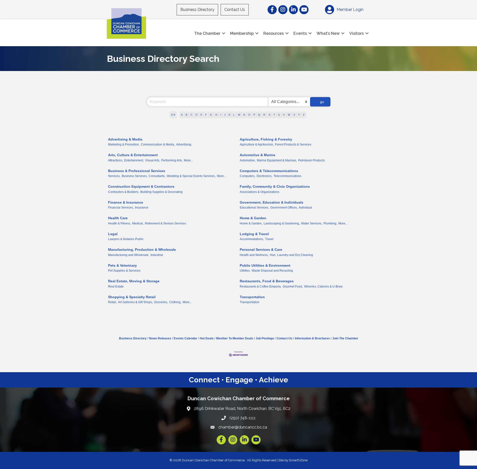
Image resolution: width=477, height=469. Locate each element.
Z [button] (304, 114)
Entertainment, (134, 160)
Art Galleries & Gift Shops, (135, 302)
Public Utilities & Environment (265, 265)
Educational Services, (254, 207)
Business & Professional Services (136, 171)
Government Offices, (284, 207)
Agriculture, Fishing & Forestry (266, 139)
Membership (242, 33)
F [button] (206, 114)
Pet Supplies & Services (124, 270)
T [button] (274, 114)
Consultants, (157, 176)
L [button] (234, 114)
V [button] (284, 114)
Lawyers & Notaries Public (126, 239)
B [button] (186, 114)
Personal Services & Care (261, 250)
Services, (114, 176)
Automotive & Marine (257, 155)
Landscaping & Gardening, (282, 223)
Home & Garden (253, 218)
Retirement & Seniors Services (165, 223)
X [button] (294, 114)
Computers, (247, 176)
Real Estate (116, 286)
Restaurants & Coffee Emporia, (260, 286)
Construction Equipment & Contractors (141, 186)
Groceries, (161, 302)
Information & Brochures (312, 338)
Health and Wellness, (254, 255)
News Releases (160, 338)
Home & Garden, (251, 223)
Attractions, (115, 160)
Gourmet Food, (293, 286)
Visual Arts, (152, 160)
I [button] (220, 114)
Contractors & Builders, (123, 192)
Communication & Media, (158, 144)
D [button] (197, 114)
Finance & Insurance (125, 202)
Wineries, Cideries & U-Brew (323, 286)
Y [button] (299, 114)
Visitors (356, 33)
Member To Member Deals (234, 338)
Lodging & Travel (254, 234)
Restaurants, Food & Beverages (267, 281)
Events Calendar (185, 338)
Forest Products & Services (293, 144)
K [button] (229, 114)
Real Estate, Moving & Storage (133, 281)
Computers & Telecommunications (269, 171)
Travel (269, 239)
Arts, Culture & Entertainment (133, 155)
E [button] (201, 114)
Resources (273, 33)
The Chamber (207, 33)
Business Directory (197, 9)
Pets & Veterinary (122, 265)
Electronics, (264, 176)
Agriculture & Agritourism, (257, 144)
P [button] (254, 114)
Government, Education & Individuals (271, 202)
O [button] (249, 114)
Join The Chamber (345, 338)
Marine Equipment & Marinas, (277, 160)
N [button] (244, 114)
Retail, (112, 302)
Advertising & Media (125, 139)
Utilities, (245, 270)
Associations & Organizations (259, 192)
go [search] (322, 102)
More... (188, 160)
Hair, (273, 255)
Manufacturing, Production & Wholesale (142, 250)
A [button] (182, 114)
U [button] (279, 114)
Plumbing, (330, 223)
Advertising (183, 144)
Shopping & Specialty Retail (132, 297)
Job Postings (265, 338)
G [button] (211, 114)
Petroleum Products (311, 160)
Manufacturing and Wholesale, (128, 255)
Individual (305, 207)
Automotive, (248, 160)
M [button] (239, 114)
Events (300, 33)
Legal (113, 234)
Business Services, (134, 176)
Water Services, (311, 223)
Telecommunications (287, 176)
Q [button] (259, 114)
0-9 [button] (173, 114)
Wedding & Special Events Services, (191, 176)
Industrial (157, 255)
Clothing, (175, 302)
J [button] (225, 114)
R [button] (264, 114)
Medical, (138, 223)
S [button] (269, 114)
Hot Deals (207, 338)
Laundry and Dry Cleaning (295, 255)
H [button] (216, 114)
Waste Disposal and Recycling (272, 270)
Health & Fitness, (119, 223)
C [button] (192, 114)
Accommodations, (252, 239)
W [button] (289, 114)
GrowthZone (298, 460)
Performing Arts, (172, 160)
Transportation (252, 297)
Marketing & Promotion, (124, 144)
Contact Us (234, 9)
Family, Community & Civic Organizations (275, 186)
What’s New (328, 33)
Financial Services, (121, 207)
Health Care (118, 218)
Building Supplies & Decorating (161, 192)
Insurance (141, 207)
